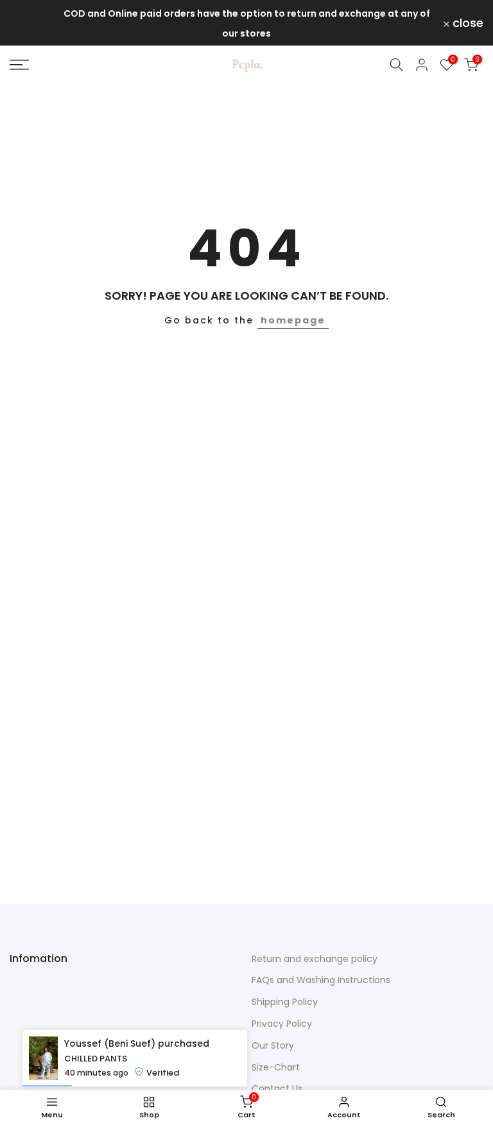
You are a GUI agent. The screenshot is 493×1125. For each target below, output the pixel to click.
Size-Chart (276, 1067)
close (32, 23)
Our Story (273, 1045)
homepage (293, 320)
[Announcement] (246, 22)
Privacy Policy (282, 1023)
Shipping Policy (285, 1001)
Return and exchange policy (314, 958)
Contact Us (277, 1088)
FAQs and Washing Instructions (321, 980)
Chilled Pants (95, 1058)
